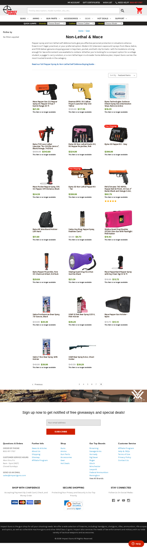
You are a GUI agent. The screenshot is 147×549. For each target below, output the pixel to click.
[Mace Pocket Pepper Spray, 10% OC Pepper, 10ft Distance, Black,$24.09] (46, 177)
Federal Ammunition (98, 472)
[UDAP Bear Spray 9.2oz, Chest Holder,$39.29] (82, 347)
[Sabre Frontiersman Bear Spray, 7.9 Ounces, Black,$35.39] (46, 304)
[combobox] (73, 10)
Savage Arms (95, 451)
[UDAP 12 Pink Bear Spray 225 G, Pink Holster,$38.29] (82, 304)
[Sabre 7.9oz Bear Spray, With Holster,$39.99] (46, 347)
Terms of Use (124, 454)
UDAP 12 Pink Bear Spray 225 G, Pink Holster (82, 315)
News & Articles (39, 448)
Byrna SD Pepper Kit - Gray (116, 144)
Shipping (36, 454)
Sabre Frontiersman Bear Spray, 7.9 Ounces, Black (46, 315)
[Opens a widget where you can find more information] (136, 544)
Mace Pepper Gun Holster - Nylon (116, 315)
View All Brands (96, 478)
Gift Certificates (91, 2)
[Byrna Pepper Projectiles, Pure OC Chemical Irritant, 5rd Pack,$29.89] (46, 262)
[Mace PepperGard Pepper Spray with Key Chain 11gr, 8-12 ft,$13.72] (118, 262)
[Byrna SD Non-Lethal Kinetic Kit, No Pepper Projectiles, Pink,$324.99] (82, 134)
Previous (38, 384)
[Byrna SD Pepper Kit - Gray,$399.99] (118, 134)
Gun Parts (51, 18)
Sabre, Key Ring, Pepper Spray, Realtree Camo (81, 230)
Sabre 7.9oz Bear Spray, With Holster (45, 358)
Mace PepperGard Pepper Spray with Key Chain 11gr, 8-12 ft (118, 273)
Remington (94, 475)
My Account (74, 2)
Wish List (107, 2)
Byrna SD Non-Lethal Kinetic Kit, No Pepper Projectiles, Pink (82, 145)
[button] (73, 505)
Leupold (93, 469)
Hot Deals (102, 18)
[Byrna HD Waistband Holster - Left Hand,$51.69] (46, 219)
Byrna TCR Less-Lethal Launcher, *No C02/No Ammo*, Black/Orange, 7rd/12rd (46, 146)
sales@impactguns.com (14, 475)
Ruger (92, 460)
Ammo (36, 18)
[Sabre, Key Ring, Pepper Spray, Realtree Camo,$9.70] (82, 219)
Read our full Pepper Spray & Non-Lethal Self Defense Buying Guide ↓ (63, 64)
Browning (93, 448)
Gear (87, 18)
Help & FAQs (124, 451)
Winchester (94, 466)
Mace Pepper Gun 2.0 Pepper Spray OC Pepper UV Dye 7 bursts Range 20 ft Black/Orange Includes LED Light (45, 106)
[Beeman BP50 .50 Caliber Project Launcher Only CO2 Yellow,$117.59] (82, 92)
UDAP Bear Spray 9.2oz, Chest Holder (81, 358)
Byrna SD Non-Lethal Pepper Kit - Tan (82, 188)
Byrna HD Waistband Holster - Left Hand (45, 230)
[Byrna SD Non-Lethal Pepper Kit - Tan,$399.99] (82, 177)
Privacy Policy (124, 457)
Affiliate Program (40, 460)
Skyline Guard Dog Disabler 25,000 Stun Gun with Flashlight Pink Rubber (118, 231)
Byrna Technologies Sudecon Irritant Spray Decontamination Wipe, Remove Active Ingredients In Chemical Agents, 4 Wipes (118, 106)
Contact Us (123, 460)
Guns (23, 18)
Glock (92, 463)
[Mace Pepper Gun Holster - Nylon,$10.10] (118, 304)
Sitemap (36, 457)
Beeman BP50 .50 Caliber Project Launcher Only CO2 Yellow (80, 104)
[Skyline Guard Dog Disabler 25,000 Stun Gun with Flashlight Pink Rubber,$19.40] (118, 219)
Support (119, 18)
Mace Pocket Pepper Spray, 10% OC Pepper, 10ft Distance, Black (46, 188)
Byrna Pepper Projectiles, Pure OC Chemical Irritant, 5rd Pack (46, 273)
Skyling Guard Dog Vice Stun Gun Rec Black (81, 273)
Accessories (71, 18)
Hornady (93, 454)
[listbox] (127, 75)
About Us (36, 451)
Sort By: (113, 75)
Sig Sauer (93, 457)
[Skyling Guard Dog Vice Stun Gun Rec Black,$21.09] (82, 262)
